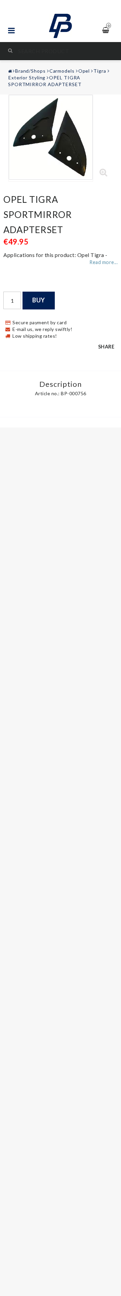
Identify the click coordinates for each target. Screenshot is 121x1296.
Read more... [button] (103, 262)
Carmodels (62, 71)
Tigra (99, 71)
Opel (84, 71)
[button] (103, 172)
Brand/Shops (30, 71)
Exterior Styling (26, 77)
